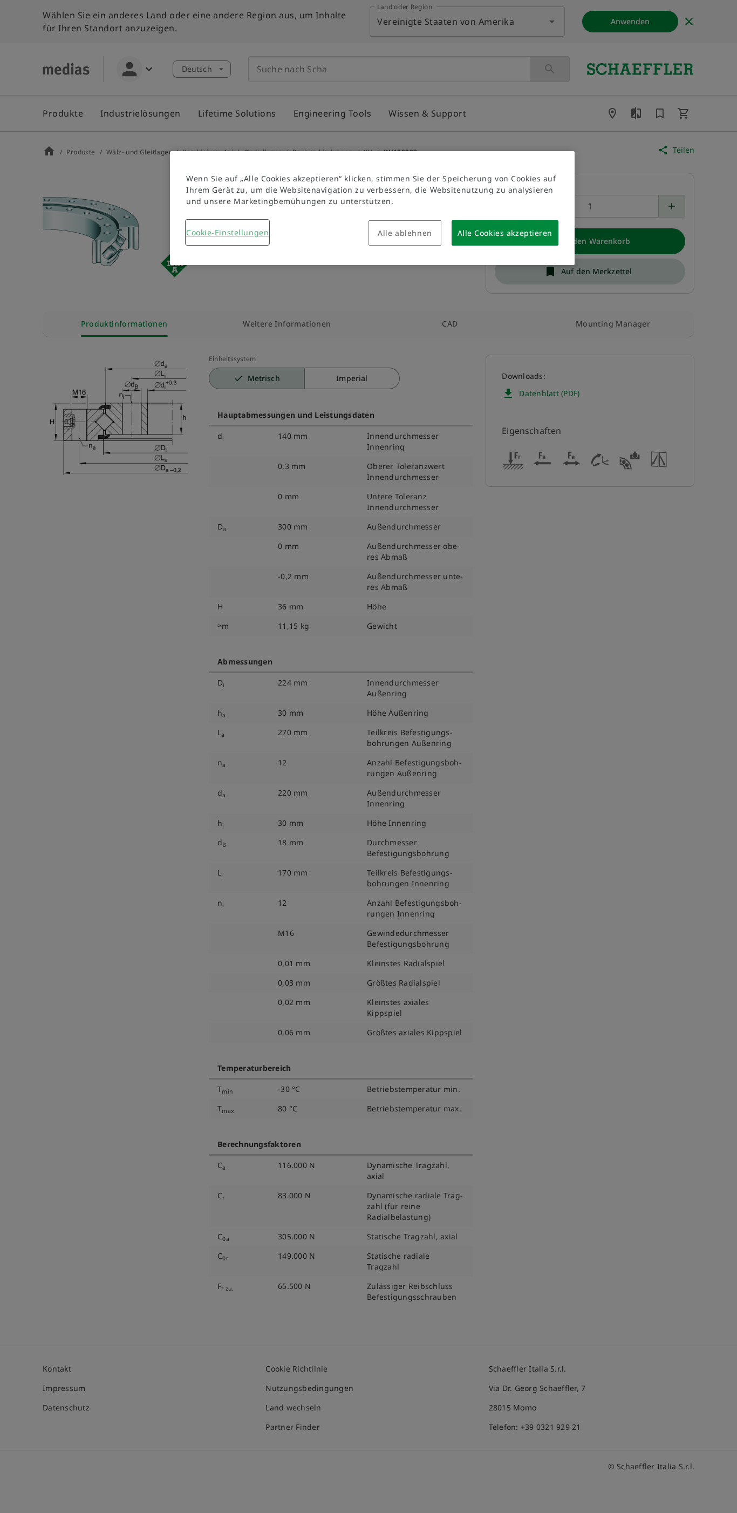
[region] (372, 208)
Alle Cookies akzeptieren (505, 233)
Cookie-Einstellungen (227, 232)
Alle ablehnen (405, 233)
